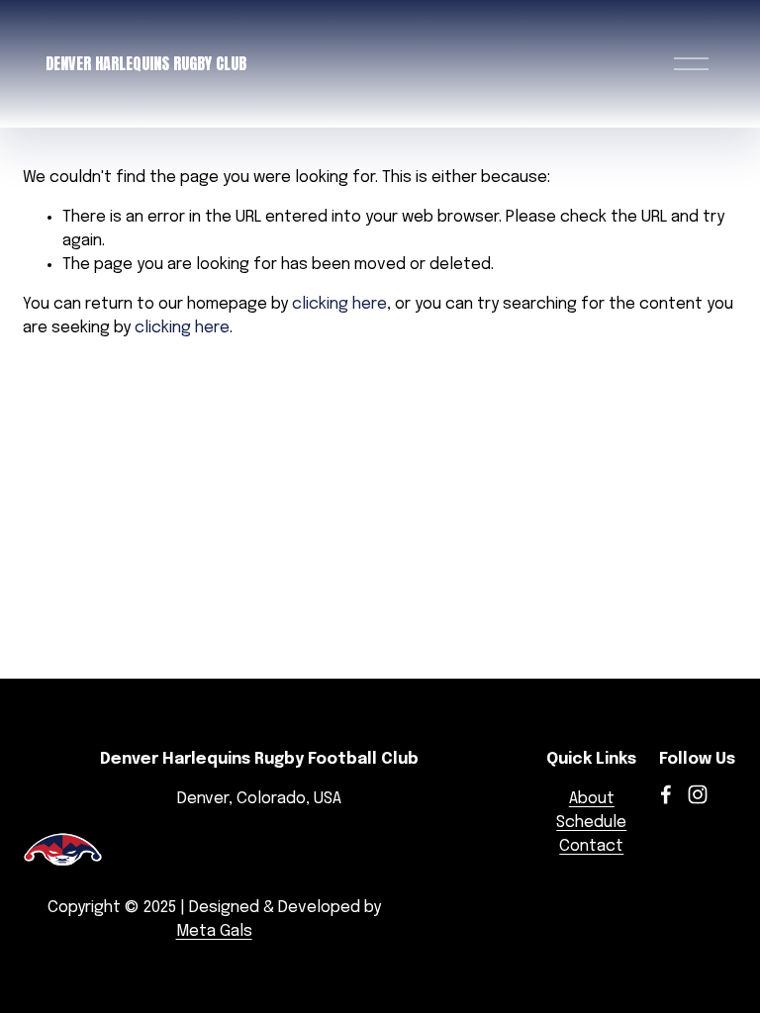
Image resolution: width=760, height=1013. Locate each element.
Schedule (591, 822)
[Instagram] (698, 794)
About (592, 798)
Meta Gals (214, 931)
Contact (591, 846)
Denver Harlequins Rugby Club (146, 63)
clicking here (339, 304)
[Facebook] (666, 794)
